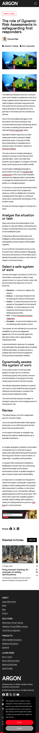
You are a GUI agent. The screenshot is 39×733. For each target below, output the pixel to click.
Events (5, 613)
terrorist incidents (9, 149)
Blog (4, 609)
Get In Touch (7, 657)
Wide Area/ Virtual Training (12, 622)
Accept (19, 722)
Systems (5, 647)
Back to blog (9, 13)
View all (32, 540)
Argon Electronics (9, 601)
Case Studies (7, 668)
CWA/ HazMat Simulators (12, 640)
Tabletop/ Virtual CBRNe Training (15, 626)
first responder (28, 46)
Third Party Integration (11, 630)
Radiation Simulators (10, 643)
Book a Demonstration (11, 661)
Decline (19, 728)
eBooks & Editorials (9, 664)
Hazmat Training (11, 46)
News (4, 605)
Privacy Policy (18, 717)
